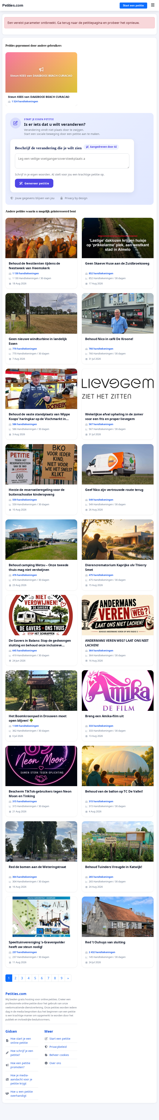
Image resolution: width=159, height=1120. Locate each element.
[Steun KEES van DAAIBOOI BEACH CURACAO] (41, 79)
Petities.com (12, 5)
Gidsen (11, 1031)
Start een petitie (133, 5)
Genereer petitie (36, 183)
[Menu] (153, 5)
